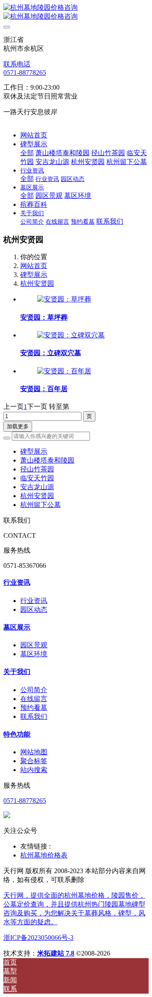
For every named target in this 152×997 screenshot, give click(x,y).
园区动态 (33, 609)
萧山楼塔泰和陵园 (47, 460)
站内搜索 (33, 769)
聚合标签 (33, 760)
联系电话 (16, 64)
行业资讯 (16, 582)
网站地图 (33, 752)
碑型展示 (33, 274)
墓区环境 (33, 653)
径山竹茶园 (37, 469)
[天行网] (76, 12)
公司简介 (33, 689)
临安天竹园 (37, 478)
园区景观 (33, 645)
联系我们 (33, 716)
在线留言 (33, 698)
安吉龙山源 (37, 486)
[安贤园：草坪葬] (64, 299)
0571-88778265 (24, 72)
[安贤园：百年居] (64, 371)
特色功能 (16, 734)
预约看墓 (33, 707)
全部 (27, 152)
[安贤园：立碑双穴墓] (71, 335)
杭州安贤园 (37, 283)
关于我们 (16, 671)
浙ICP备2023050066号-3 (38, 937)
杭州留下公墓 (40, 504)
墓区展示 (16, 627)
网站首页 (33, 135)
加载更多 (18, 426)
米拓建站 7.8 (55, 953)
